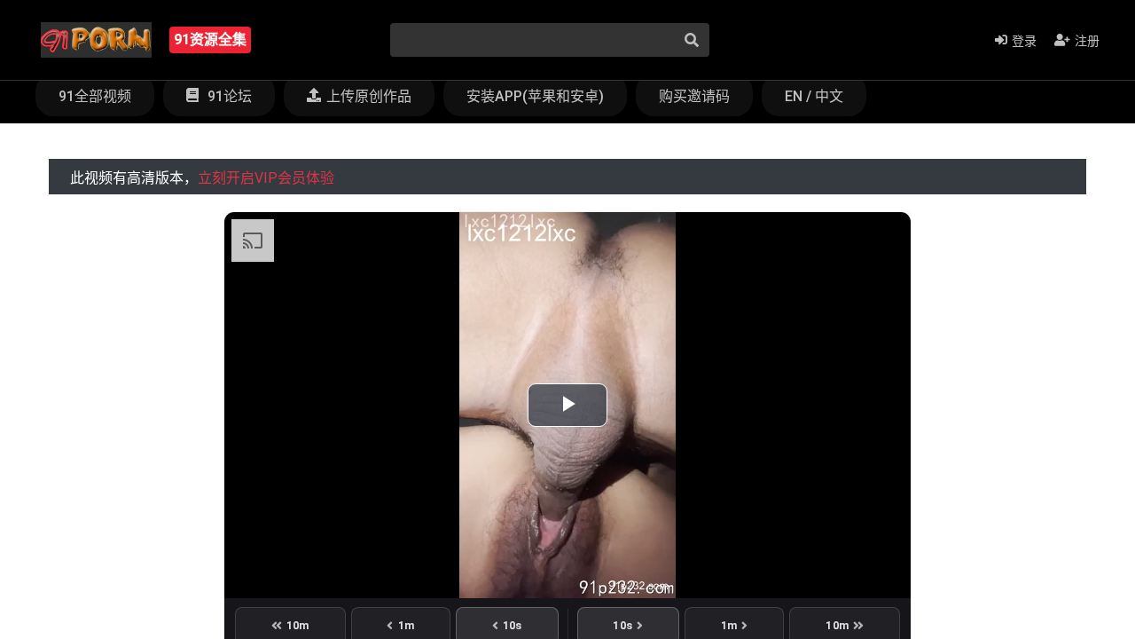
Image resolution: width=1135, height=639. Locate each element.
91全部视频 (95, 96)
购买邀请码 (694, 96)
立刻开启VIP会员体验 (266, 178)
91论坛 (228, 96)
